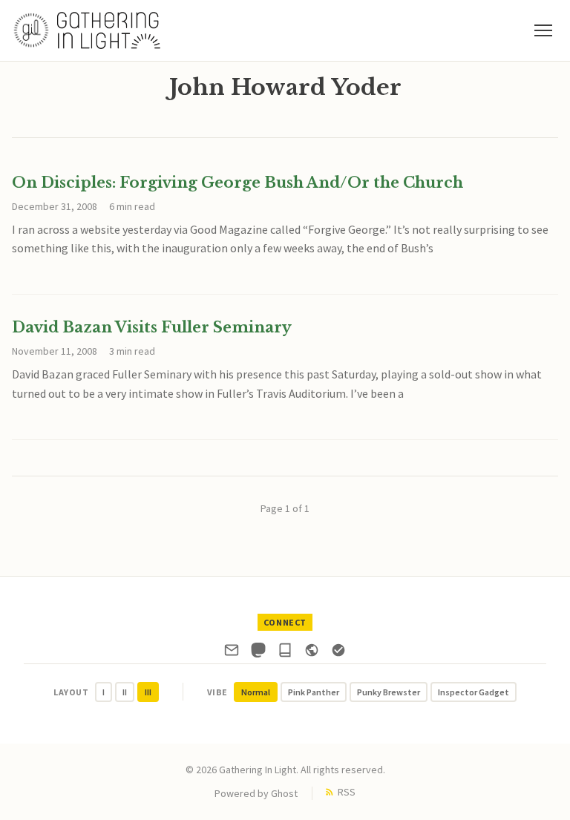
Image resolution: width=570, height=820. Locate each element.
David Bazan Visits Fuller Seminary (152, 327)
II (124, 692)
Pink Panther (313, 692)
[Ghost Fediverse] (311, 653)
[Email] (231, 653)
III (148, 692)
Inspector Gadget (473, 692)
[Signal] (338, 653)
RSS (347, 791)
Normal (255, 692)
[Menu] (543, 30)
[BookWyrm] (285, 653)
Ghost (284, 793)
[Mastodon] (258, 653)
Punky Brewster (388, 692)
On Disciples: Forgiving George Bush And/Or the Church (237, 182)
